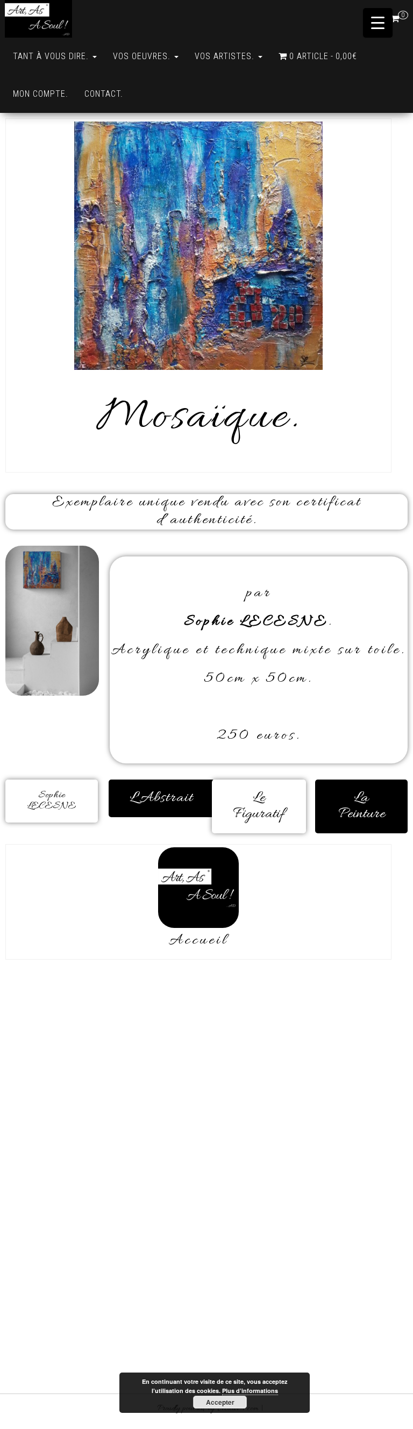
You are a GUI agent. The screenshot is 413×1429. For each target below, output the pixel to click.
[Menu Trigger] (378, 23)
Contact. (103, 94)
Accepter (220, 1402)
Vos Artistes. (226, 56)
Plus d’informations (250, 1391)
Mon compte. (40, 94)
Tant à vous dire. (52, 56)
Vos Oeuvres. (143, 56)
